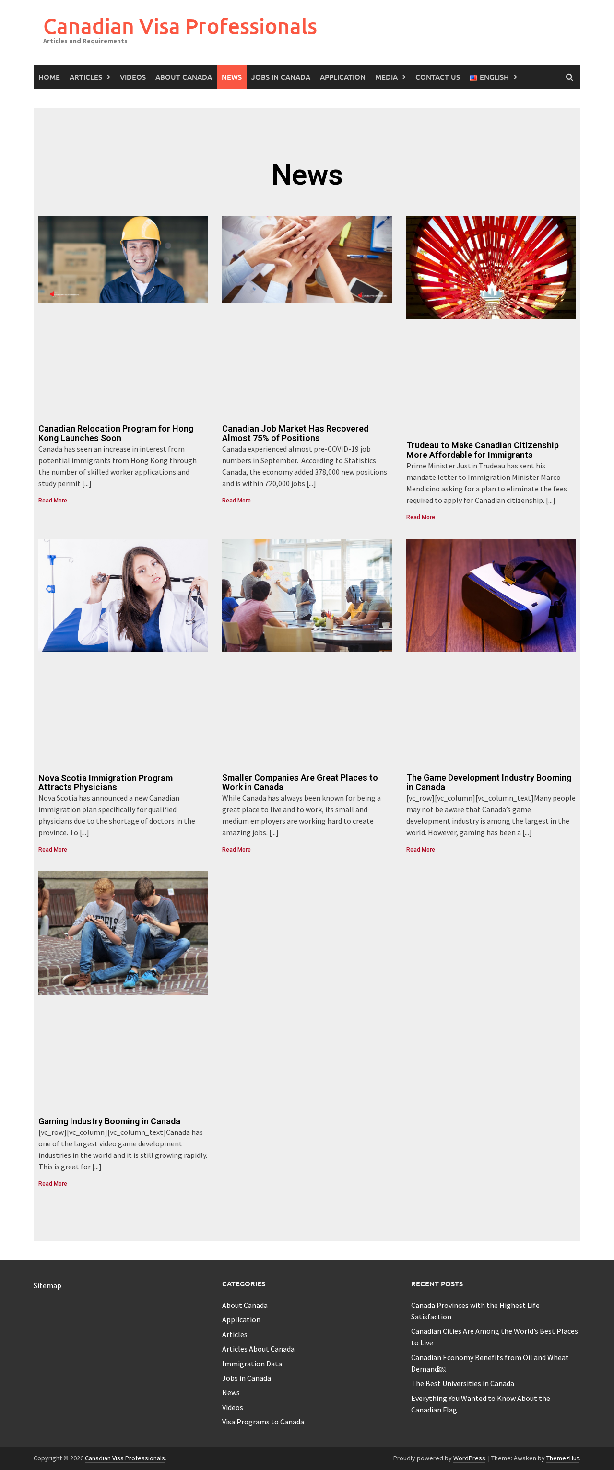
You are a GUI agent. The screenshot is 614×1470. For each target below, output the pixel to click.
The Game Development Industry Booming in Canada (488, 782)
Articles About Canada (258, 1348)
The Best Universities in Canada (462, 1383)
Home (49, 77)
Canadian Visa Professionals (180, 25)
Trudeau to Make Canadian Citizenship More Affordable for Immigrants (482, 450)
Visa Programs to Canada (263, 1421)
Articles (86, 77)
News (232, 77)
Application (343, 77)
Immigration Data (252, 1363)
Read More (52, 500)
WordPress (469, 1458)
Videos (133, 77)
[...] (87, 483)
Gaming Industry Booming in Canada (109, 1121)
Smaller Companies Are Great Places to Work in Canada (300, 782)
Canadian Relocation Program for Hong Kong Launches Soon (115, 433)
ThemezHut (562, 1458)
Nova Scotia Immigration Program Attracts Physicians (105, 783)
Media (386, 77)
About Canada (183, 77)
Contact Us (437, 77)
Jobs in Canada (280, 77)
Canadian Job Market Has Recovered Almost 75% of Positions (295, 433)
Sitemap (47, 1285)
